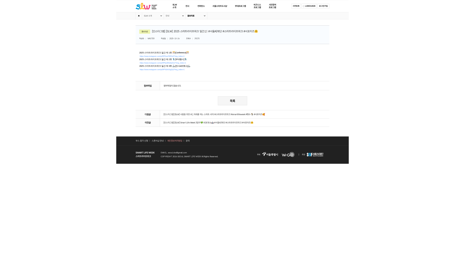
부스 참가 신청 (142, 140)
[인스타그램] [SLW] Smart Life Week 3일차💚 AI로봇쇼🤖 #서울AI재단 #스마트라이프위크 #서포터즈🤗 (208, 122)
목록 (232, 101)
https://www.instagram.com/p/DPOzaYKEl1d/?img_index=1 (162, 56)
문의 (188, 140)
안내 (167, 16)
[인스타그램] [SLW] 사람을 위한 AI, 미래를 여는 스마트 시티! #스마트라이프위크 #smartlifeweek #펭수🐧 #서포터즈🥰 (214, 114)
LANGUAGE (310, 6)
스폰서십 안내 (157, 140)
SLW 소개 (148, 16)
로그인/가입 (323, 6)
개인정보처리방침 (174, 140)
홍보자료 (190, 16)
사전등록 (296, 6)
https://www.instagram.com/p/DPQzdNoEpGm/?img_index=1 (163, 63)
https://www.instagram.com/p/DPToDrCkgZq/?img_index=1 (162, 69)
